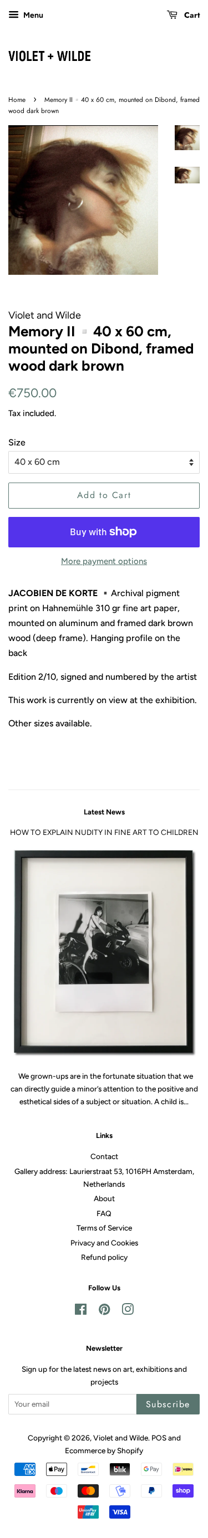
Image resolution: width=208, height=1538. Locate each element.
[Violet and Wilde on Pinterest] (104, 1311)
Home (17, 100)
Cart (191, 14)
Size (17, 442)
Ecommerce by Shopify (104, 1450)
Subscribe (168, 1404)
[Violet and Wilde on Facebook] (80, 1311)
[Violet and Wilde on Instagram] (127, 1311)
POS (158, 1437)
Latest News (104, 812)
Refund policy (104, 1257)
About (104, 1198)
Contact (104, 1156)
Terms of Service (104, 1227)
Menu (32, 15)
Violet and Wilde (120, 1437)
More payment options (104, 561)
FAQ (104, 1213)
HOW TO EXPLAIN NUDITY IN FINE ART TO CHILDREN (104, 832)
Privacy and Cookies (104, 1242)
